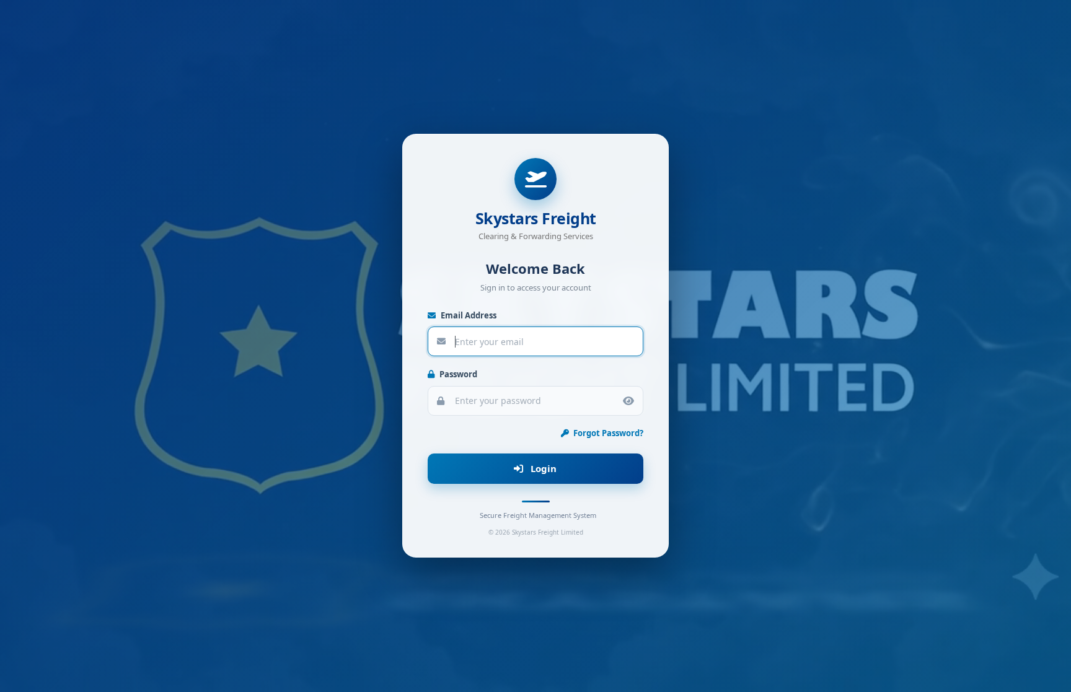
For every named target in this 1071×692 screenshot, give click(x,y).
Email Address (467, 315)
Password (457, 374)
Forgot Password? (607, 433)
